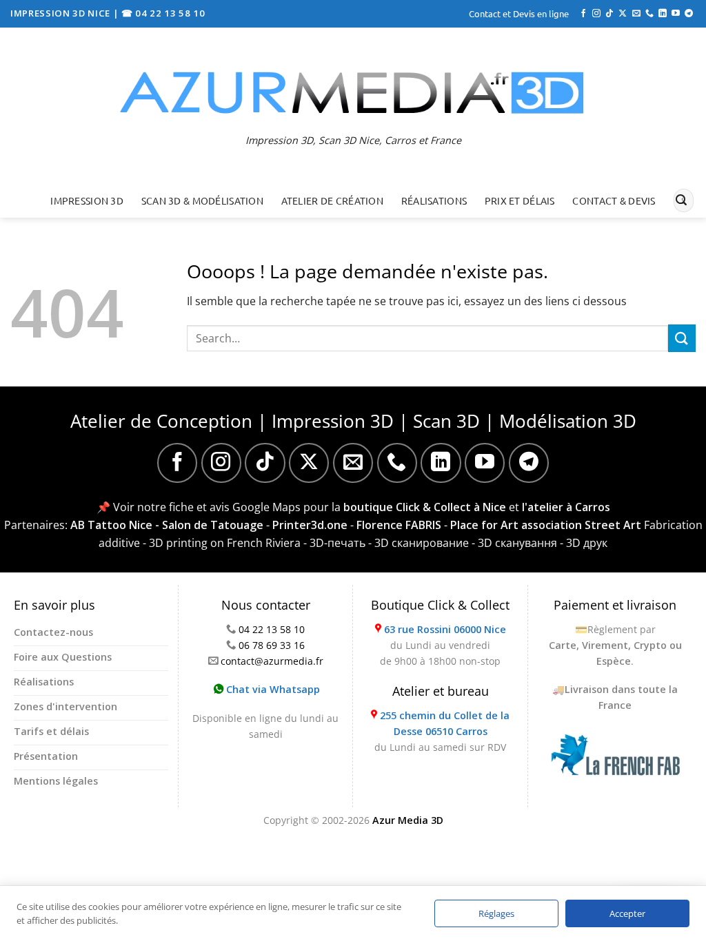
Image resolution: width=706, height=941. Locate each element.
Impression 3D (86, 200)
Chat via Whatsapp (271, 689)
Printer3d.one (309, 524)
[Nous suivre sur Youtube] (676, 14)
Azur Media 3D (407, 820)
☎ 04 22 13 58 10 (163, 13)
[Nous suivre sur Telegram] (689, 14)
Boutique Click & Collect (440, 605)
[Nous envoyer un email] (636, 14)
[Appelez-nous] (649, 14)
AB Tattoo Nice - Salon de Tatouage (166, 524)
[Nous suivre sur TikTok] (609, 14)
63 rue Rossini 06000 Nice (445, 629)
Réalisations (434, 200)
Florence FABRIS (398, 524)
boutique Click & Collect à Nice (424, 507)
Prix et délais (520, 200)
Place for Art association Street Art (545, 524)
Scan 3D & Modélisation (202, 200)
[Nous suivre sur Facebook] (583, 14)
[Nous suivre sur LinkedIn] (662, 14)
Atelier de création (332, 200)
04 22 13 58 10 (272, 629)
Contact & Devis (613, 200)
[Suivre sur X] (622, 14)
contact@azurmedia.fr (272, 661)
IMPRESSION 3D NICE (61, 13)
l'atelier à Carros (566, 507)
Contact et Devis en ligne (519, 13)
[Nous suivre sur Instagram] (596, 14)
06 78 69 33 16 (272, 645)
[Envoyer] (681, 200)
